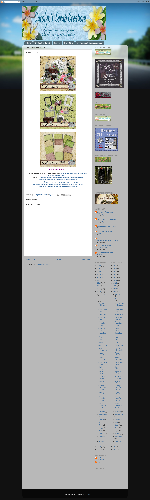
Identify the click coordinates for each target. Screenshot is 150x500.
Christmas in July (102, 363)
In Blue (100, 342)
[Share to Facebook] (68, 195)
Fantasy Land (101, 354)
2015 (99, 286)
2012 (99, 447)
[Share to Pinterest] (70, 195)
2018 (99, 277)
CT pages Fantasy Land (102, 387)
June (101, 425)
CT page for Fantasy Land (102, 398)
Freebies (57, 43)
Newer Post (31, 260)
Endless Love (101, 382)
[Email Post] (58, 195)
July (100, 422)
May (100, 428)
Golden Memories (102, 349)
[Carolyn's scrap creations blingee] (103, 183)
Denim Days (101, 233)
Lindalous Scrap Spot (105, 252)
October (102, 412)
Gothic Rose (102, 345)
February (102, 436)
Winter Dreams (102, 404)
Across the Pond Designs (106, 219)
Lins (98, 462)
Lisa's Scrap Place (104, 245)
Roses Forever (102, 358)
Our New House (102, 247)
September (103, 414)
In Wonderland (102, 337)
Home (29, 43)
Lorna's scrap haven (104, 231)
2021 (99, 268)
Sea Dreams (102, 408)
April (100, 431)
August (101, 419)
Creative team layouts (43, 43)
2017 (99, 280)
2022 (99, 266)
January (102, 441)
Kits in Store (68, 43)
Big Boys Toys (101, 372)
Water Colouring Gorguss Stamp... (108, 240)
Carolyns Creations (100, 458)
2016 (99, 283)
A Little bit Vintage (101, 377)
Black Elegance (102, 368)
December (102, 294)
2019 (99, 274)
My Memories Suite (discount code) (89, 43)
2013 (99, 292)
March (101, 434)
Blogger (87, 494)
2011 (99, 449)
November (102, 299)
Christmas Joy (102, 329)
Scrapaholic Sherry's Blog (106, 226)
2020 (99, 271)
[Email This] (62, 195)
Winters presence (102, 221)
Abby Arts (100, 254)
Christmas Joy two (102, 318)
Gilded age (100, 214)
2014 (99, 289)
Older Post (85, 260)
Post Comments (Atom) (44, 264)
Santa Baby (102, 314)
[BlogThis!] (64, 195)
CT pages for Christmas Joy (103, 305)
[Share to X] (66, 195)
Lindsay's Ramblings (105, 212)
